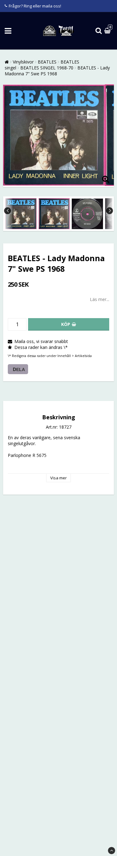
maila (47, 6)
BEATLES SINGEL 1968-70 (46, 68)
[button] (108, 31)
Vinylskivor (23, 62)
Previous (7, 210)
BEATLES (47, 62)
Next (109, 210)
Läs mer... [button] (99, 299)
